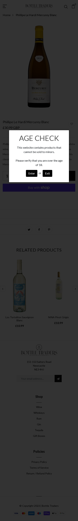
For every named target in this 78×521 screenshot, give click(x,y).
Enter (31, 173)
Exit (47, 173)
